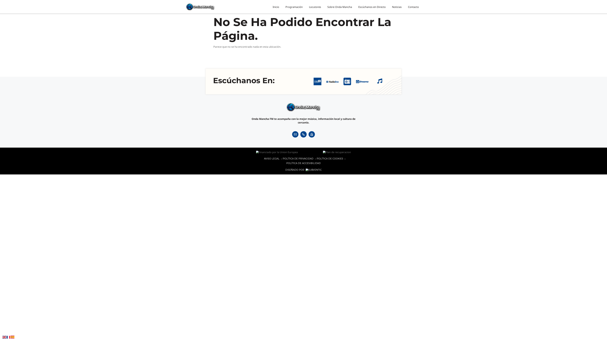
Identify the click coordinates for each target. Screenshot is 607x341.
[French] (8, 337)
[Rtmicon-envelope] (295, 134)
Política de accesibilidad (303, 163)
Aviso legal (271, 158)
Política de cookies (330, 158)
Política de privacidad (298, 158)
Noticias (397, 7)
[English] (4, 337)
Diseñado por (295, 170)
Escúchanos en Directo (372, 7)
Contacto (413, 7)
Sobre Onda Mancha (339, 7)
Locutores (315, 7)
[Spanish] (13, 337)
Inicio (276, 7)
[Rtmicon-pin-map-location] (312, 134)
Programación (294, 7)
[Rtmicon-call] (303, 134)
